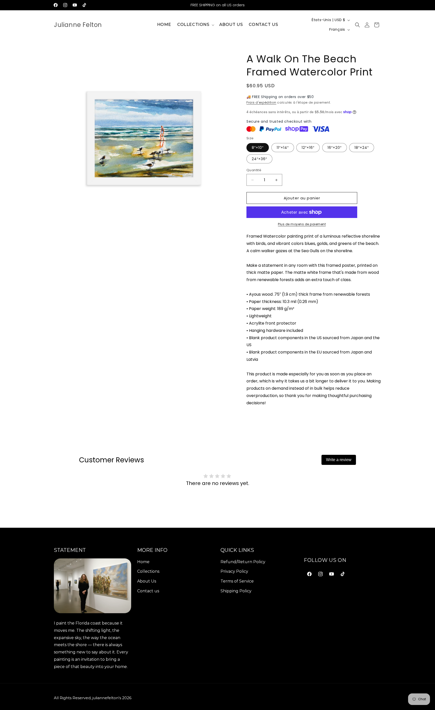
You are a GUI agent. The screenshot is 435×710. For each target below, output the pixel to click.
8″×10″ (258, 147)
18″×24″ (361, 147)
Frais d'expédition (261, 102)
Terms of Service (237, 581)
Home (143, 561)
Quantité (253, 170)
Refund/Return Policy (243, 561)
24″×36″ (259, 158)
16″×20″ (335, 147)
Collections (148, 571)
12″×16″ (308, 147)
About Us (146, 581)
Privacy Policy (234, 571)
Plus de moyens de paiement (302, 224)
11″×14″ (283, 147)
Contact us (148, 591)
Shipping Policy (236, 591)
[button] (195, 24)
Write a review (338, 460)
